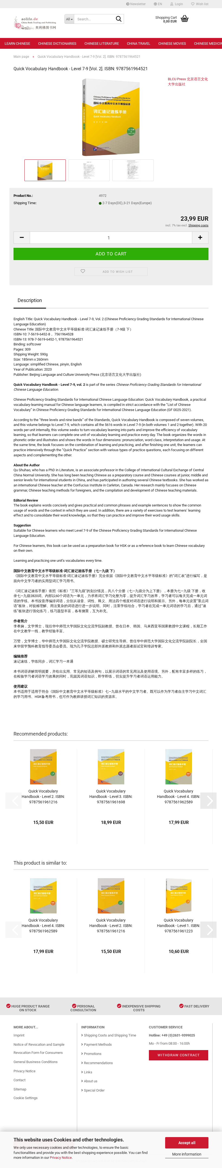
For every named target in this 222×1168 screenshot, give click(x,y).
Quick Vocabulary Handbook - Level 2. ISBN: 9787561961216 (43, 796)
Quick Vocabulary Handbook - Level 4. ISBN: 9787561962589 (178, 796)
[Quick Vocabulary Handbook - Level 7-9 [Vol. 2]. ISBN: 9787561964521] (111, 117)
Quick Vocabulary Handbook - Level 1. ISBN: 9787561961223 (178, 925)
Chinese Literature (101, 43)
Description (30, 300)
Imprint (19, 1035)
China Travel (138, 43)
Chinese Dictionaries (57, 43)
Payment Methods (97, 1044)
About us (90, 1081)
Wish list (201, 4)
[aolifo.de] (35, 23)
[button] (158, 4)
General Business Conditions (36, 1062)
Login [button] (178, 4)
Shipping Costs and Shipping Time (109, 1035)
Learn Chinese (17, 43)
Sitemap (20, 1089)
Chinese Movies (172, 43)
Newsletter (137, 4)
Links (87, 1072)
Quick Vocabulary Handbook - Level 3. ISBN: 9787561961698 (110, 796)
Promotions (92, 1054)
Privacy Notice (61, 1158)
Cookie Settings (26, 1098)
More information (186, 1154)
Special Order (94, 1090)
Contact (19, 1080)
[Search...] (119, 19)
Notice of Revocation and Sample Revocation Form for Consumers (39, 1048)
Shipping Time (24, 203)
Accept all (186, 1143)
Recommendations (98, 1063)
